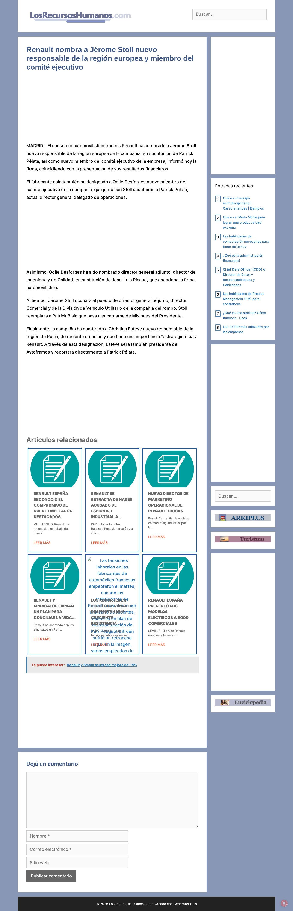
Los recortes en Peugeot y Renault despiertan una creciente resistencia (111, 612)
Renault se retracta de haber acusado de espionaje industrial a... (111, 505)
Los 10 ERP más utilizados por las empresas (246, 329)
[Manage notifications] (284, 903)
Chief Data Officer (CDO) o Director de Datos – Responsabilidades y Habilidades (244, 277)
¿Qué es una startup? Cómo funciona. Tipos (244, 315)
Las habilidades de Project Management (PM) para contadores (243, 299)
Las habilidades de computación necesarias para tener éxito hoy (246, 241)
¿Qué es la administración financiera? (243, 258)
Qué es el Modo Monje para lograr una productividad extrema (244, 222)
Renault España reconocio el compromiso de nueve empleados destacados (53, 505)
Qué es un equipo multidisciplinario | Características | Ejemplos (243, 203)
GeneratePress (185, 904)
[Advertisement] (112, 110)
